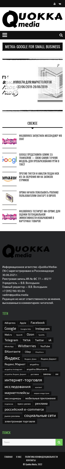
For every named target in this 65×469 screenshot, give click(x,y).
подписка (9, 404)
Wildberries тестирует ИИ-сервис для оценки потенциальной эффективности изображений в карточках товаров (39, 216)
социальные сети (40, 415)
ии (56, 373)
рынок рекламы (12, 416)
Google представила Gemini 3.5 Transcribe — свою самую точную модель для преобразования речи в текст (39, 159)
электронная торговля (20, 421)
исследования (18, 386)
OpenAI (19, 335)
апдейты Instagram (13, 369)
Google (10, 328)
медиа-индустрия (41, 393)
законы (47, 374)
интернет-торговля (23, 379)
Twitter (39, 340)
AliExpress (10, 322)
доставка (35, 374)
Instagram (42, 328)
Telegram (11, 340)
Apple (23, 322)
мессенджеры (13, 398)
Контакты (31, 460)
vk (49, 340)
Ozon (30, 334)
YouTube (45, 346)
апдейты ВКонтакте (37, 369)
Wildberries (27, 346)
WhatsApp (9, 346)
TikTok (27, 340)
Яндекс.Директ (48, 359)
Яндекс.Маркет (15, 364)
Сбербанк (39, 352)
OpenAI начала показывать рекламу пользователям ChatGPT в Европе (38, 194)
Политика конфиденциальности (41, 456)
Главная (8, 456)
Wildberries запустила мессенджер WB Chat (40, 137)
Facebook (38, 322)
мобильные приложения (40, 398)
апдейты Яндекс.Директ (15, 374)
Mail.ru (8, 334)
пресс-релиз (24, 403)
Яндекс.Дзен (30, 359)
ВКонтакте (13, 351)
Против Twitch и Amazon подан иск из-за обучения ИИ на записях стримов (39, 177)
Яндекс (12, 358)
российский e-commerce (24, 409)
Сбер (28, 351)
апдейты (34, 364)
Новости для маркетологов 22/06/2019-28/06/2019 (32, 84)
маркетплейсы (17, 392)
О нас (18, 456)
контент (38, 387)
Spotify (41, 335)
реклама (41, 403)
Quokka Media (31, 464)
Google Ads (26, 329)
